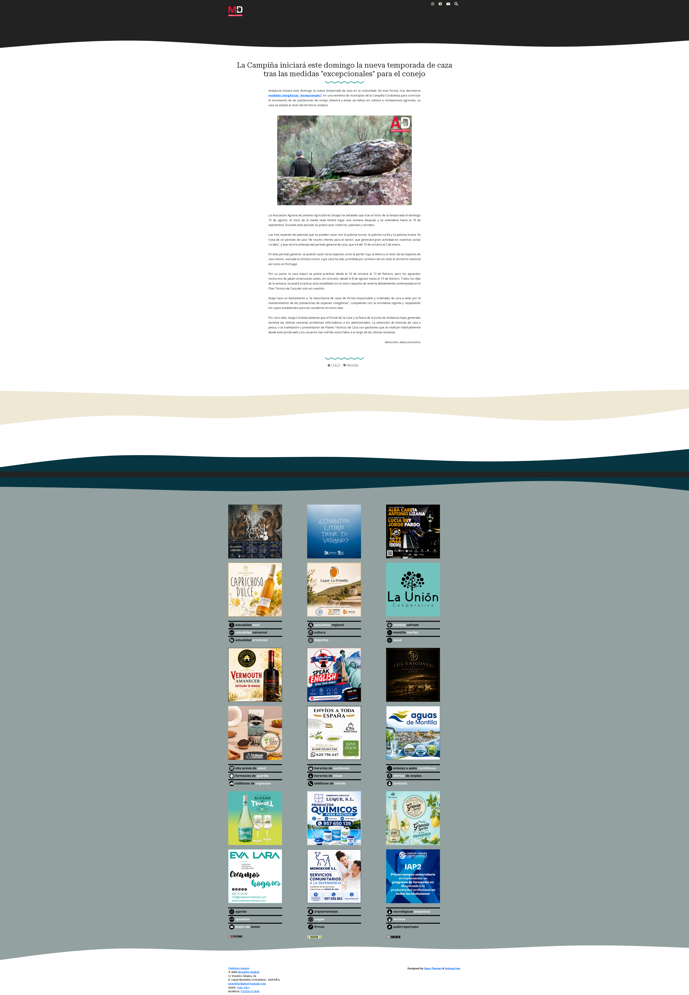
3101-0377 (243, 987)
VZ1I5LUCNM (250, 991)
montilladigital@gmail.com (247, 983)
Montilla (352, 365)
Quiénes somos (238, 968)
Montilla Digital (248, 972)
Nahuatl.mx (452, 968)
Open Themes (433, 968)
